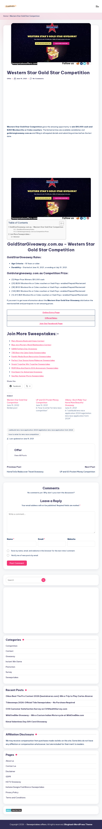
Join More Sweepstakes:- (20, 234)
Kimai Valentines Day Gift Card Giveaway (26, 722)
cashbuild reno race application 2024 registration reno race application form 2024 (41, 430)
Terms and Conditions (16, 797)
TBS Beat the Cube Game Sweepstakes (28, 352)
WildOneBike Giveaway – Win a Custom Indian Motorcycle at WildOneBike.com (45, 715)
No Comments (38, 79)
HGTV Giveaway (13, 782)
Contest (9, 651)
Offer (18, 450)
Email (41, 539)
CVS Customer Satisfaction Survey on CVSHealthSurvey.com (36, 709)
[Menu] (97, 6)
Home (5, 16)
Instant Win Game (14, 661)
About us (10, 761)
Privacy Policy (12, 792)
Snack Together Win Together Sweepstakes (30, 364)
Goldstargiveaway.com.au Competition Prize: (33, 231)
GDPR (8, 776)
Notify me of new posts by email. (24, 555)
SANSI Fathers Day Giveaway (24, 349)
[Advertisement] (51, 104)
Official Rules (51, 318)
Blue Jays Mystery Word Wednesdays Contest (31, 345)
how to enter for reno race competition (24, 434)
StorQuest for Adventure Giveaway (26, 372)
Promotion (10, 667)
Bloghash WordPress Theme (78, 824)
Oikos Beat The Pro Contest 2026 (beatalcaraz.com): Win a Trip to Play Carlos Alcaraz (49, 696)
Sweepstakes (12, 677)
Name (10, 539)
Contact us (11, 766)
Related (16, 237)
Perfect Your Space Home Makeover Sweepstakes (33, 360)
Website (71, 539)
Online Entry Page (51, 312)
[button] (20, 455)
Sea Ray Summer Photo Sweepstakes (27, 376)
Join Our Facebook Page (51, 323)
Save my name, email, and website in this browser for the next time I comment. (43, 551)
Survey (9, 672)
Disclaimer (10, 771)
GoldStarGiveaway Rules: (26, 229)
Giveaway (10, 656)
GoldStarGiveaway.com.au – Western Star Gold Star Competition (36, 227)
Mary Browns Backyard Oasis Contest (27, 341)
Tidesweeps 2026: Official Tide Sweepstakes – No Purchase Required (40, 702)
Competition (11, 646)
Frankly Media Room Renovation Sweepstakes (31, 356)
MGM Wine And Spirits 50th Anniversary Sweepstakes (34, 368)
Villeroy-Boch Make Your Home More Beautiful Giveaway (76, 402)
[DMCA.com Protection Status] (14, 810)
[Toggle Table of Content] (60, 223)
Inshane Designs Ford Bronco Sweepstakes (25, 787)
